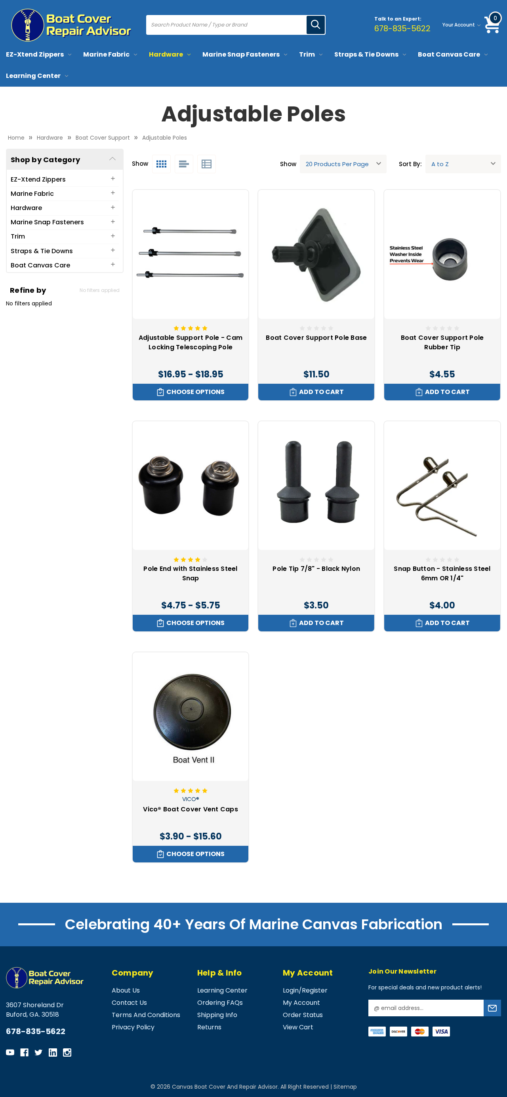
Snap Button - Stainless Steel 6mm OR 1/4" (442, 573)
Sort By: (410, 164)
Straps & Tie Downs (366, 54)
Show (288, 164)
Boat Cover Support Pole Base (316, 337)
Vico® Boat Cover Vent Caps (190, 809)
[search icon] (316, 25)
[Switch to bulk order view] (206, 164)
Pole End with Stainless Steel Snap (190, 573)
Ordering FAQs (220, 1002)
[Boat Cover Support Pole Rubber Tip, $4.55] (442, 254)
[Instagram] (67, 1052)
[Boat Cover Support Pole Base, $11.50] (316, 254)
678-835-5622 (402, 28)
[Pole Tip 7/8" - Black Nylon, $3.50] (316, 486)
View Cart (298, 1027)
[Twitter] (38, 1052)
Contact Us (129, 1002)
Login (291, 990)
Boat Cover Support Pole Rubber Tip (442, 342)
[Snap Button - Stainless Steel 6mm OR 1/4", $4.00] (442, 486)
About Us (126, 990)
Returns (209, 1027)
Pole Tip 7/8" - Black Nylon (316, 568)
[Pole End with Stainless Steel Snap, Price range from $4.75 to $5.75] (191, 486)
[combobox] (227, 25)
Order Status (303, 1014)
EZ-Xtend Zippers (35, 54)
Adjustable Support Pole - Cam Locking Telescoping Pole (190, 342)
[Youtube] (10, 1052)
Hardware (166, 54)
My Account (301, 1002)
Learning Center (33, 75)
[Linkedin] (53, 1052)
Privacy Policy (133, 1027)
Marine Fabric (106, 54)
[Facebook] (24, 1052)
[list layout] (184, 164)
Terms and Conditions (146, 1014)
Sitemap (345, 1087)
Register (315, 990)
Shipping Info (217, 1014)
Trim (307, 54)
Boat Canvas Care (449, 54)
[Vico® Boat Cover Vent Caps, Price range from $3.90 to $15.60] (191, 717)
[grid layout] (161, 164)
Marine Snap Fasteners (241, 54)
